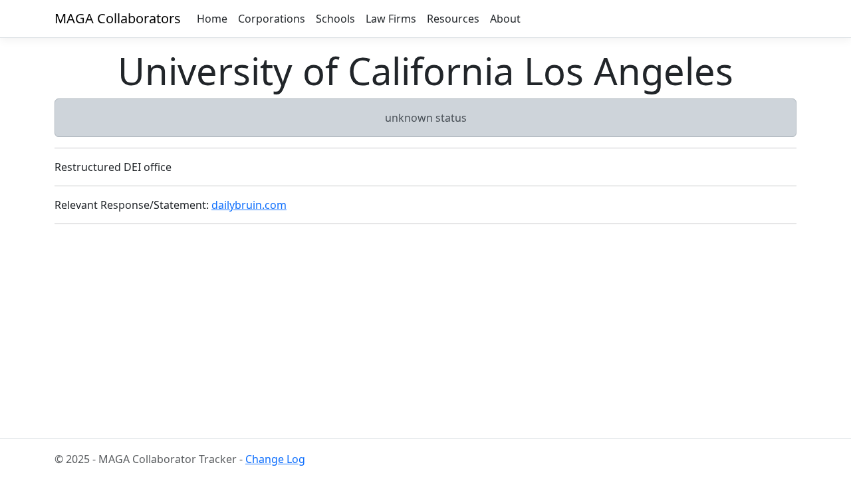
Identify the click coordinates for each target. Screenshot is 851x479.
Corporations (271, 18)
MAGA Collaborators (118, 18)
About (505, 18)
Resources (453, 18)
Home (212, 18)
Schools (335, 18)
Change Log (275, 459)
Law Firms (391, 18)
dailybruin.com (249, 205)
